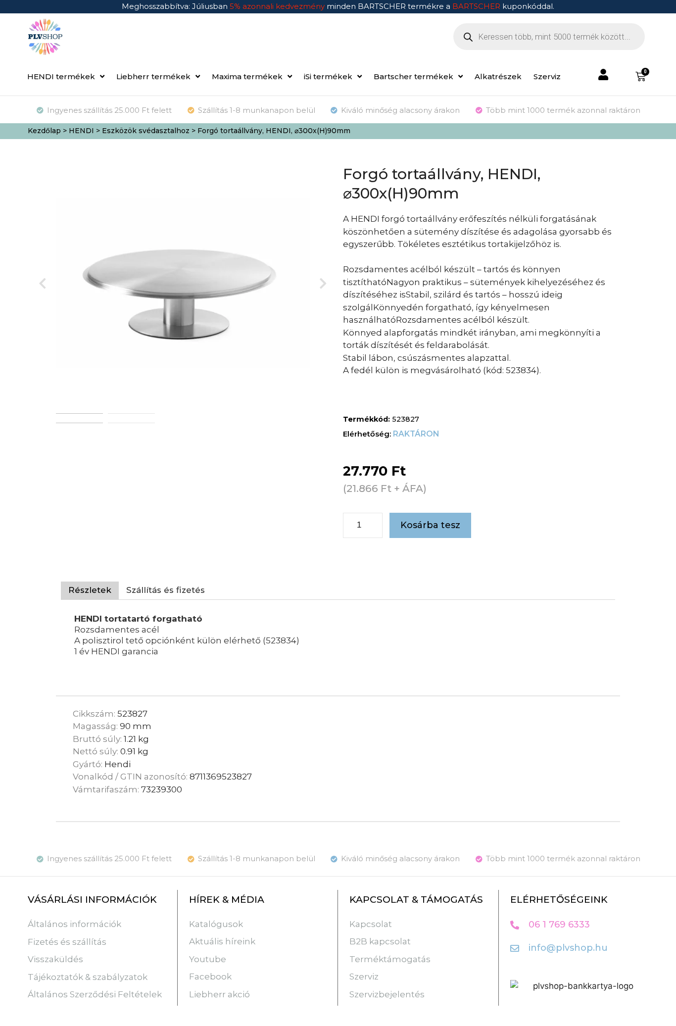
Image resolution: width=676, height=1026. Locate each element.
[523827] (183, 283)
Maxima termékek (247, 76)
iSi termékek (328, 76)
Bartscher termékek (413, 76)
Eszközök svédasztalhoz (146, 130)
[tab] (90, 590)
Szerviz (547, 76)
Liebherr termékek (153, 76)
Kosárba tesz (430, 525)
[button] (43, 283)
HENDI (81, 130)
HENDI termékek (61, 76)
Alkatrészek (498, 76)
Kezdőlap (44, 130)
